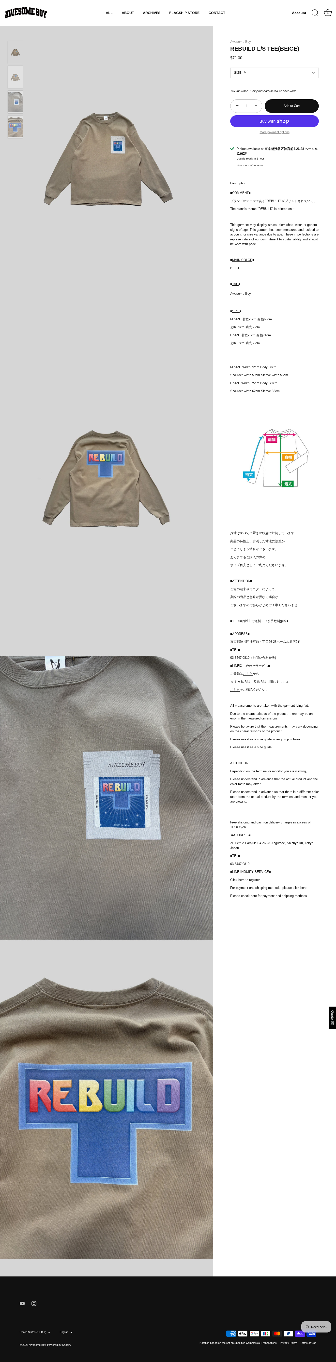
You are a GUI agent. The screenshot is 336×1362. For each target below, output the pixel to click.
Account (299, 13)
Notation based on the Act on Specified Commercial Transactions (238, 1342)
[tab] (240, 183)
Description (238, 183)
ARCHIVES (151, 13)
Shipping (256, 91)
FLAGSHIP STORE (184, 13)
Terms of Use (308, 1342)
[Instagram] (33, 1303)
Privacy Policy (288, 1342)
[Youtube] (22, 1303)
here (241, 880)
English (64, 1332)
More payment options (275, 132)
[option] (15, 53)
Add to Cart (292, 106)
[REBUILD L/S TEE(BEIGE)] (15, 52)
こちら (248, 673)
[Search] (315, 13)
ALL (109, 13)
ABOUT (128, 13)
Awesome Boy (240, 42)
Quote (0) (333, 1018)
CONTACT (217, 13)
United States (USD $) (33, 1332)
